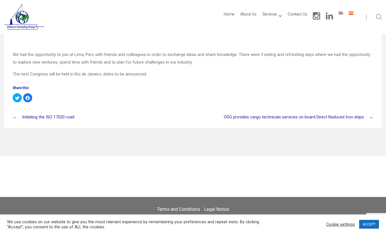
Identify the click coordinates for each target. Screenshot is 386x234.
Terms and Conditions (178, 209)
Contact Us (297, 14)
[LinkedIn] (329, 16)
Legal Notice (216, 209)
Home (229, 14)
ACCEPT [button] (369, 224)
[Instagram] (316, 16)
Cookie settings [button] (340, 224)
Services (269, 14)
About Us (248, 14)
